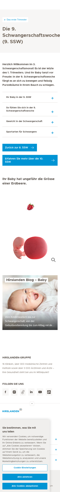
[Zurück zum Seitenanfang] (32, 404)
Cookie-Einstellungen (25, 468)
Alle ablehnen (24, 477)
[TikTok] (23, 392)
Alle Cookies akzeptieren (25, 486)
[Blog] (49, 392)
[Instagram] (14, 392)
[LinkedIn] (31, 392)
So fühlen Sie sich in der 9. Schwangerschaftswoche (21, 109)
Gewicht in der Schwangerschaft (24, 121)
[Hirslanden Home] (30, 411)
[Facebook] (5, 392)
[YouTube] (40, 392)
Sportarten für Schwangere (21, 132)
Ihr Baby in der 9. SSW (18, 97)
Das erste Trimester (17, 19)
